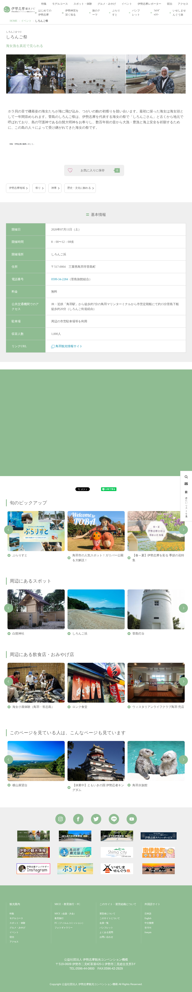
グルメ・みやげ (17, 927)
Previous (8, 529)
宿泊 (12, 937)
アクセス (14, 941)
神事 (54, 188)
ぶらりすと (116, 12)
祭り (38, 188)
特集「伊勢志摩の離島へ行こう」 (22, 144)
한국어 (148, 927)
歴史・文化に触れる (79, 188)
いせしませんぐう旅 (179, 12)
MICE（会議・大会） (65, 913)
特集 (12, 913)
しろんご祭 (41, 20)
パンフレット (136, 12)
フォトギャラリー (64, 927)
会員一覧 (104, 923)
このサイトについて (110, 918)
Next (183, 529)
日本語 (148, 913)
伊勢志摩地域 (17, 188)
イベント (26, 20)
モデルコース (16, 918)
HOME (13, 20)
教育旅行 (59, 918)
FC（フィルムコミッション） (69, 923)
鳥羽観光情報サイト (69, 346)
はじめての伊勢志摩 (44, 12)
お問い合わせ (106, 937)
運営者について (107, 913)
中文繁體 (149, 923)
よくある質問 (106, 932)
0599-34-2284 (59, 279)
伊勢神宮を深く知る (71, 12)
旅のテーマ (96, 12)
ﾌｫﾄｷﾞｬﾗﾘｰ (157, 12)
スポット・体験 (17, 923)
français (148, 932)
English (148, 918)
